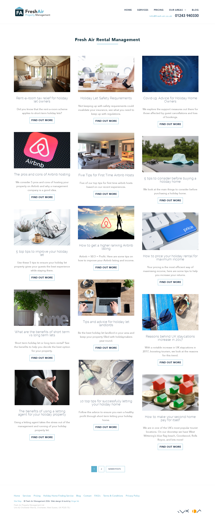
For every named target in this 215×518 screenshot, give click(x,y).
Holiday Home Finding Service (58, 495)
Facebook (181, 510)
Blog (195, 9)
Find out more (42, 120)
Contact (88, 495)
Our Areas (176, 9)
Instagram (197, 510)
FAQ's (97, 495)
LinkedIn (189, 510)
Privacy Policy (133, 495)
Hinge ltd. (75, 501)
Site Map (18, 501)
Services (142, 9)
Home (128, 9)
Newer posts (114, 469)
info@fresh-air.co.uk (160, 16)
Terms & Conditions (113, 495)
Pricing (159, 9)
